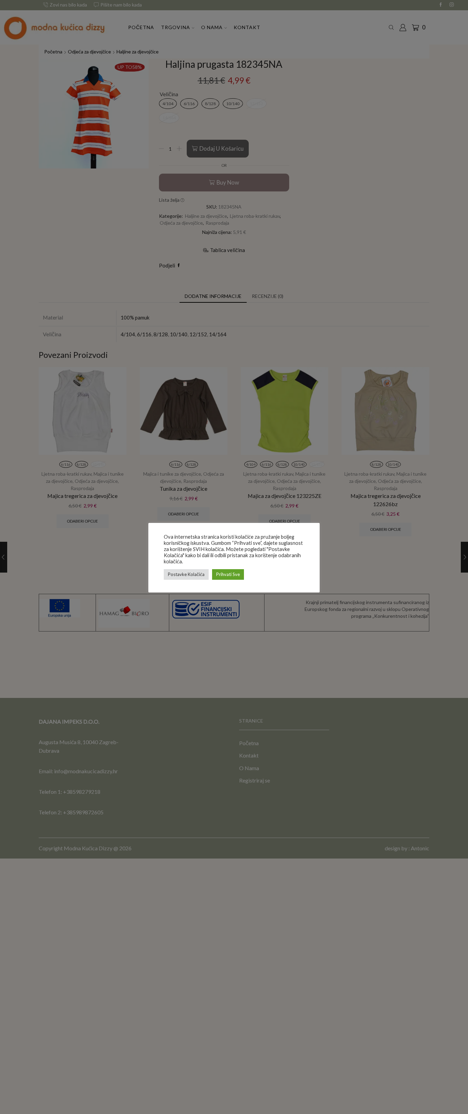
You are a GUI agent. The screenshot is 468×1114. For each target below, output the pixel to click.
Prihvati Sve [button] (228, 574)
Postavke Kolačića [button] (186, 574)
